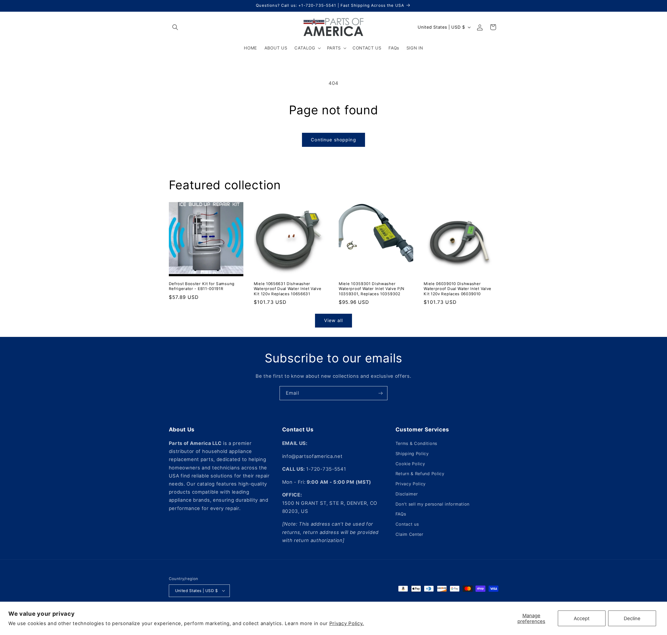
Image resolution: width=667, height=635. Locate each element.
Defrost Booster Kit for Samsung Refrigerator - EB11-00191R (201, 286)
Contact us (407, 524)
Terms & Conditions (416, 443)
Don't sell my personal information (433, 504)
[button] (175, 27)
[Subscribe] (380, 393)
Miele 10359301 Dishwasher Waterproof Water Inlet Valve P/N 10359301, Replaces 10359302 (371, 288)
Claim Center (409, 534)
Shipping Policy (412, 453)
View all (333, 320)
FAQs (401, 514)
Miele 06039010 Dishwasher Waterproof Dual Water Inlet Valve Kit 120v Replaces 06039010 (457, 288)
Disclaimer (407, 493)
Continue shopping (333, 139)
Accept (582, 618)
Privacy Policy (411, 483)
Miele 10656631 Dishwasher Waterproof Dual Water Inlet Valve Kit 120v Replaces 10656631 (288, 288)
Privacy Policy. (346, 623)
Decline (632, 618)
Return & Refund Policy (420, 473)
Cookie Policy (410, 463)
